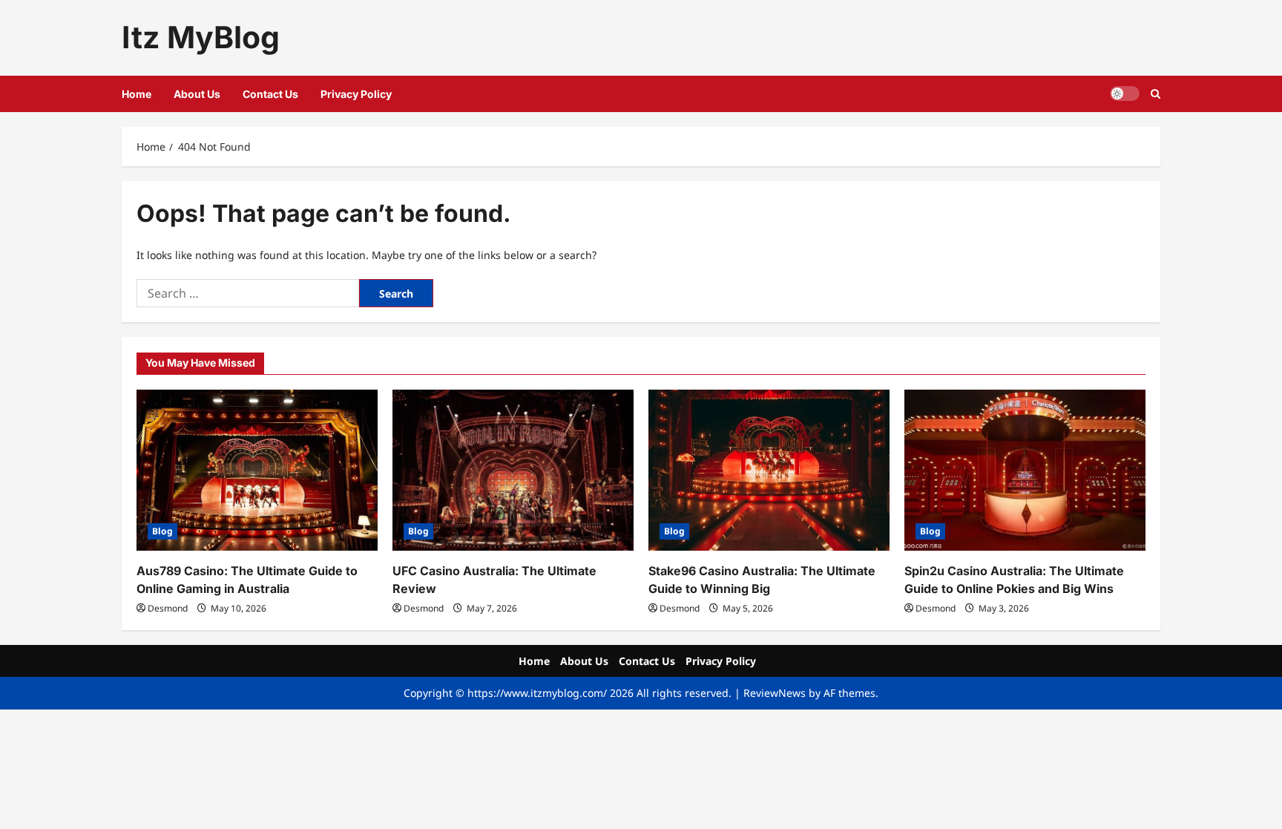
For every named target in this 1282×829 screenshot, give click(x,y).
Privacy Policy (356, 94)
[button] (1155, 93)
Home (136, 94)
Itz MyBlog (201, 37)
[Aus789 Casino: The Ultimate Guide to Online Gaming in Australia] (257, 470)
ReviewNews (774, 693)
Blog (162, 531)
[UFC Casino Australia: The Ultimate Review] (513, 470)
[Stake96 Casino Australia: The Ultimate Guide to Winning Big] (769, 470)
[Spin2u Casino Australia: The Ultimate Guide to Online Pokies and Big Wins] (1024, 470)
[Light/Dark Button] (1125, 93)
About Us (197, 94)
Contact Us (270, 94)
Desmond (168, 608)
